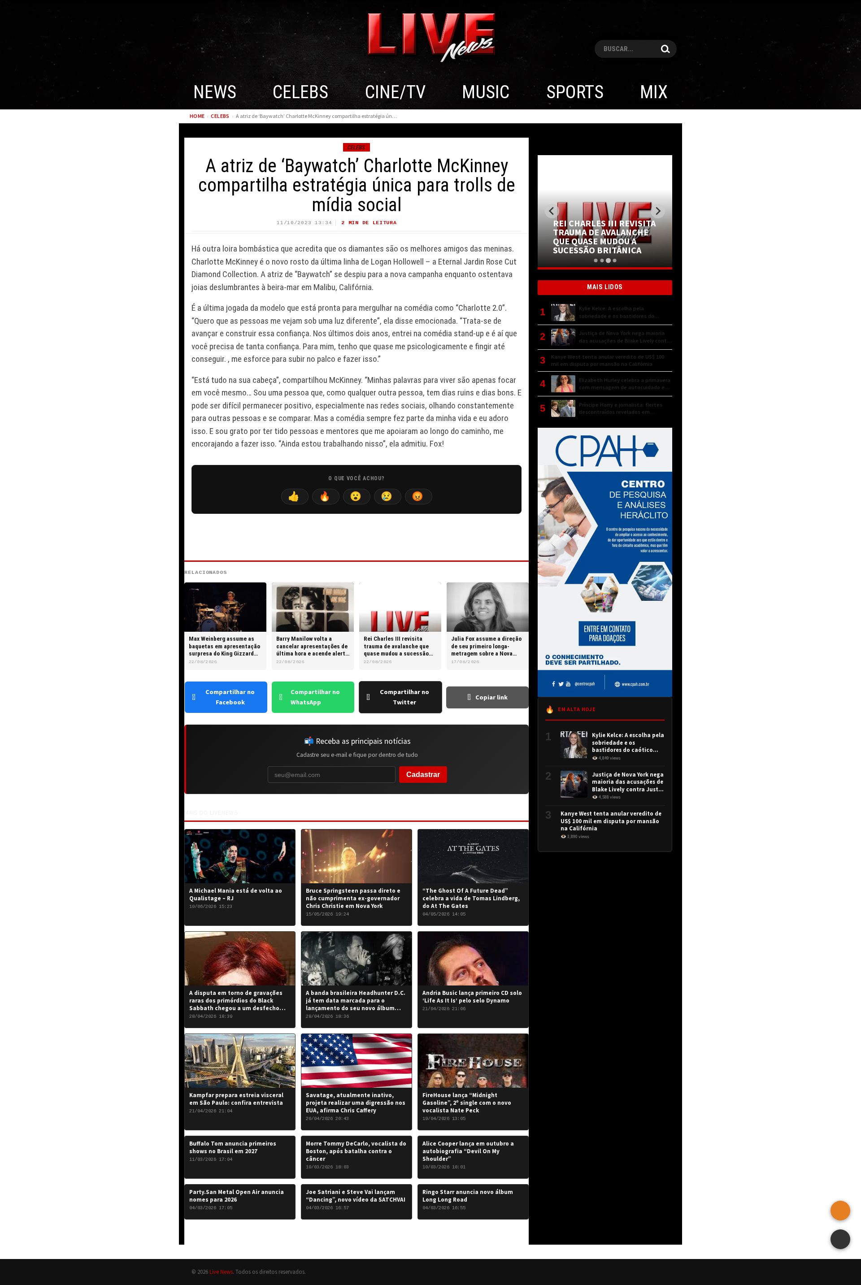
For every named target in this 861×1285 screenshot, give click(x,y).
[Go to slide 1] (595, 260)
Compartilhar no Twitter (404, 697)
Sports (575, 92)
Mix (654, 92)
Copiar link (491, 697)
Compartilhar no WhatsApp (315, 697)
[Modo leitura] (840, 1239)
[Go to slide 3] (608, 260)
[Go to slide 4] (614, 260)
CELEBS (300, 92)
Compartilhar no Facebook (230, 697)
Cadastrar (423, 774)
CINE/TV (395, 92)
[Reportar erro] (840, 1210)
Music (485, 92)
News (214, 92)
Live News (221, 1271)
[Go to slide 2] (602, 260)
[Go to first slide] (658, 211)
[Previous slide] (552, 211)
